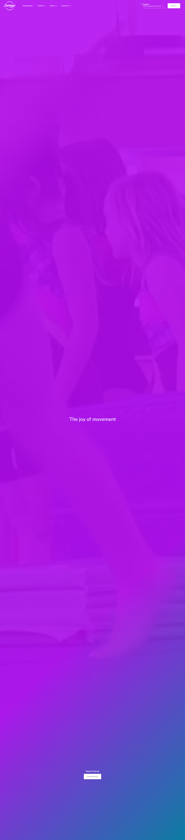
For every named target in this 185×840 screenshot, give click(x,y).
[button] (28, 6)
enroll (174, 6)
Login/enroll (92, 776)
